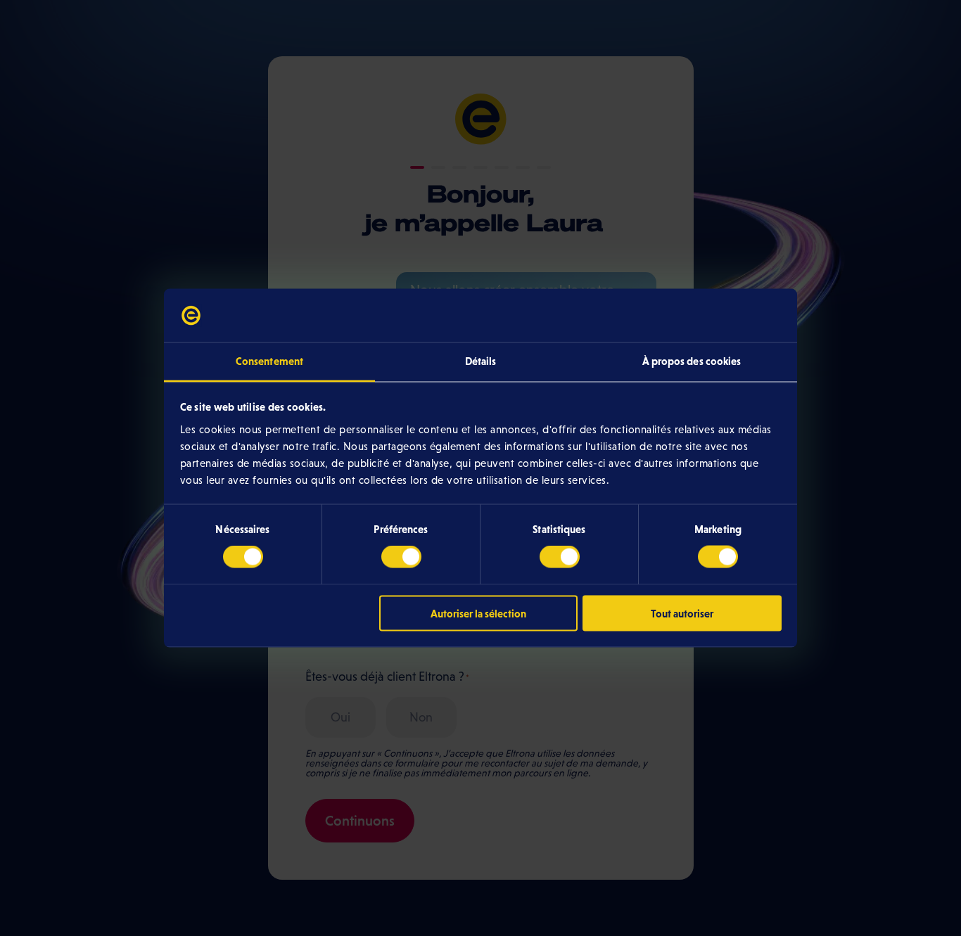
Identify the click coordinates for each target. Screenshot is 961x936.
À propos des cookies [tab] (692, 361)
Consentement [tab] (269, 361)
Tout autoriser (682, 613)
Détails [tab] (481, 361)
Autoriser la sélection (478, 613)
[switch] (401, 557)
